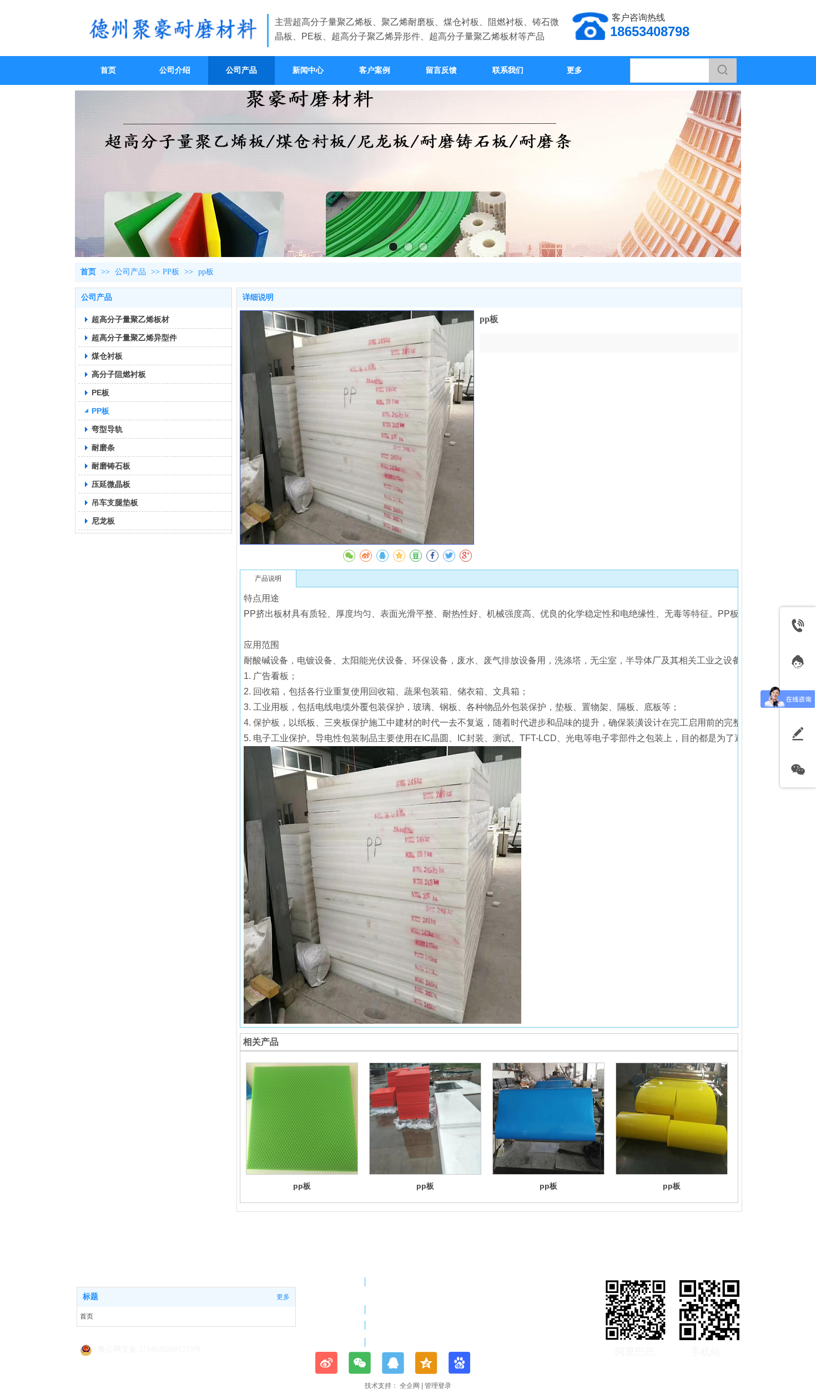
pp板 (302, 1185)
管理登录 (438, 1386)
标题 (90, 1296)
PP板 (171, 272)
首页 (88, 272)
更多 (283, 1297)
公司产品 (131, 272)
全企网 (410, 1386)
